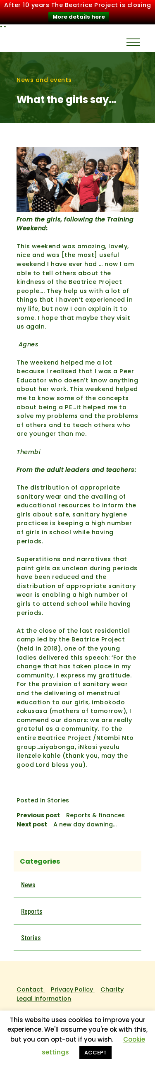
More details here (78, 17)
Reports (31, 910)
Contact (31, 989)
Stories (58, 800)
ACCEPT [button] (95, 1052)
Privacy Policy (73, 989)
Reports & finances (95, 815)
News (28, 884)
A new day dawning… (85, 824)
